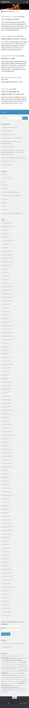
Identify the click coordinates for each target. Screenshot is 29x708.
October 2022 (6, 301)
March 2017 (6, 445)
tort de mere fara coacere (16, 690)
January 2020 (6, 385)
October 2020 (6, 368)
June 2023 (5, 272)
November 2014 (7, 530)
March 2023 (6, 283)
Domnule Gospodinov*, (9, 134)
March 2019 (6, 396)
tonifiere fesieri (6, 690)
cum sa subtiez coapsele (13, 666)
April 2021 (5, 350)
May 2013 (5, 559)
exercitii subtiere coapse (13, 673)
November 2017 (7, 431)
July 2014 (5, 541)
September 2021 (7, 339)
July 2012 (5, 594)
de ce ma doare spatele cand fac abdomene (10, 671)
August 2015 (6, 498)
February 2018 (6, 424)
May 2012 (5, 601)
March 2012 (6, 608)
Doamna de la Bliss (8, 147)
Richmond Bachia (16, 681)
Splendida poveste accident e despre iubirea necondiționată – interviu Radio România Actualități (12, 152)
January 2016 (6, 491)
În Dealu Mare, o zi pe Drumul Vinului (13, 138)
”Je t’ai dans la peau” (10, 19)
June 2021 (5, 343)
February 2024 (7, 251)
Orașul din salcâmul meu (10, 161)
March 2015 (6, 516)
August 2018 (6, 414)
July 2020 (5, 371)
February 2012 (6, 612)
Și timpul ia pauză (8, 165)
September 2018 (7, 410)
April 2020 (5, 378)
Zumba (23, 690)
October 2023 (6, 265)
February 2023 (7, 286)
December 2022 (7, 293)
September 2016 (7, 467)
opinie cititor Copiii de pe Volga (19, 677)
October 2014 (6, 534)
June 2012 (5, 597)
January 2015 (6, 523)
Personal (3, 56)
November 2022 (7, 297)
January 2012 (6, 615)
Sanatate (8, 17)
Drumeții (5, 185)
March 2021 (6, 354)
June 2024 (5, 244)
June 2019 (5, 392)
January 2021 (6, 361)
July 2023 (5, 269)
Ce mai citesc (5, 89)
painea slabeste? (4, 679)
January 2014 (6, 548)
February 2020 (7, 382)
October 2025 (6, 223)
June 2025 (5, 233)
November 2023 (7, 262)
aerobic (5, 657)
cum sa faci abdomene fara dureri (18, 664)
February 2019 (6, 400)
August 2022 (6, 304)
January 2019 (6, 403)
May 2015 (5, 509)
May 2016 (5, 477)
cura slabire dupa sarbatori (21, 668)
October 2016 (6, 463)
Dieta (2, 17)
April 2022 (5, 318)
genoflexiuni (9, 677)
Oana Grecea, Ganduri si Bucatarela (13, 643)
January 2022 (6, 329)
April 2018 (5, 417)
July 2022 (5, 308)
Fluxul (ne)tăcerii (7, 131)
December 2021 (7, 332)
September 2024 (7, 240)
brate (19, 660)
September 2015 (7, 495)
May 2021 (5, 347)
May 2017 (5, 442)
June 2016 (5, 474)
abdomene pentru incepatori (17, 656)
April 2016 (5, 481)
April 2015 (5, 513)
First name (4, 624)
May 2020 (5, 375)
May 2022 (5, 315)
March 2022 (6, 322)
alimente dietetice (20, 658)
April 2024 (5, 248)
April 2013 (5, 562)
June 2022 (5, 311)
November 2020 (7, 364)
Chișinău (23, 662)
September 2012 (7, 587)
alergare (13, 658)
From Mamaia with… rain (11, 82)
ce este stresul (8, 662)
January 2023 (6, 290)
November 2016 (7, 460)
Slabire (9, 36)
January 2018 (6, 428)
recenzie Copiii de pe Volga (6, 681)
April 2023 (5, 279)
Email (3, 628)
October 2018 (6, 407)
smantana (13, 685)
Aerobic (3, 77)
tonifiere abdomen (10, 687)
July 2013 (5, 551)
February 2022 (7, 325)
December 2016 (7, 456)
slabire (7, 683)
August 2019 (6, 389)
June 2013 (5, 555)
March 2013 (6, 566)
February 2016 (6, 488)
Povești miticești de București (11, 192)
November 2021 (7, 336)
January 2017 (6, 453)
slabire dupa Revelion (13, 683)
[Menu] (27, 2)
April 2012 (5, 605)
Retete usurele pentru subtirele (11, 195)
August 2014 (6, 537)
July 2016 (5, 470)
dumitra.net (5, 2)
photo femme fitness (12, 679)
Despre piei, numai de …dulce (13, 39)
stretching (18, 685)
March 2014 (6, 544)
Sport (14, 36)
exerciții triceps (16, 675)
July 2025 (5, 230)
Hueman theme (24, 703)
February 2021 (6, 357)
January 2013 (6, 573)
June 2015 (5, 506)
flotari (23, 675)
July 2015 (5, 502)
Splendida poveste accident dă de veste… (15, 158)
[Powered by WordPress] (8, 703)
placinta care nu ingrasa (22, 679)
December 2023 (7, 258)
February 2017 (6, 449)
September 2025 (7, 226)
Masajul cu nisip (8, 58)
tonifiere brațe (22, 688)
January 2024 (6, 255)
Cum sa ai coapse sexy (6, 664)
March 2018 (6, 421)
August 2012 (6, 590)
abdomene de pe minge (6, 656)
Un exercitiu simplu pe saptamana (12, 213)
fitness (20, 675)
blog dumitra (10, 660)
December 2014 (7, 527)
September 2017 (7, 435)
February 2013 (6, 569)
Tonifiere (14, 17)
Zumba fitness (4, 692)
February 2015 (6, 520)
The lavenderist (7, 647)
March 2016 (6, 484)
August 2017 (6, 438)
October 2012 (6, 583)
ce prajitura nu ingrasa (15, 662)
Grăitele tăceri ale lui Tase (10, 127)
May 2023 (5, 276)
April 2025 (5, 237)
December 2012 (7, 576)
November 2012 (7, 580)
